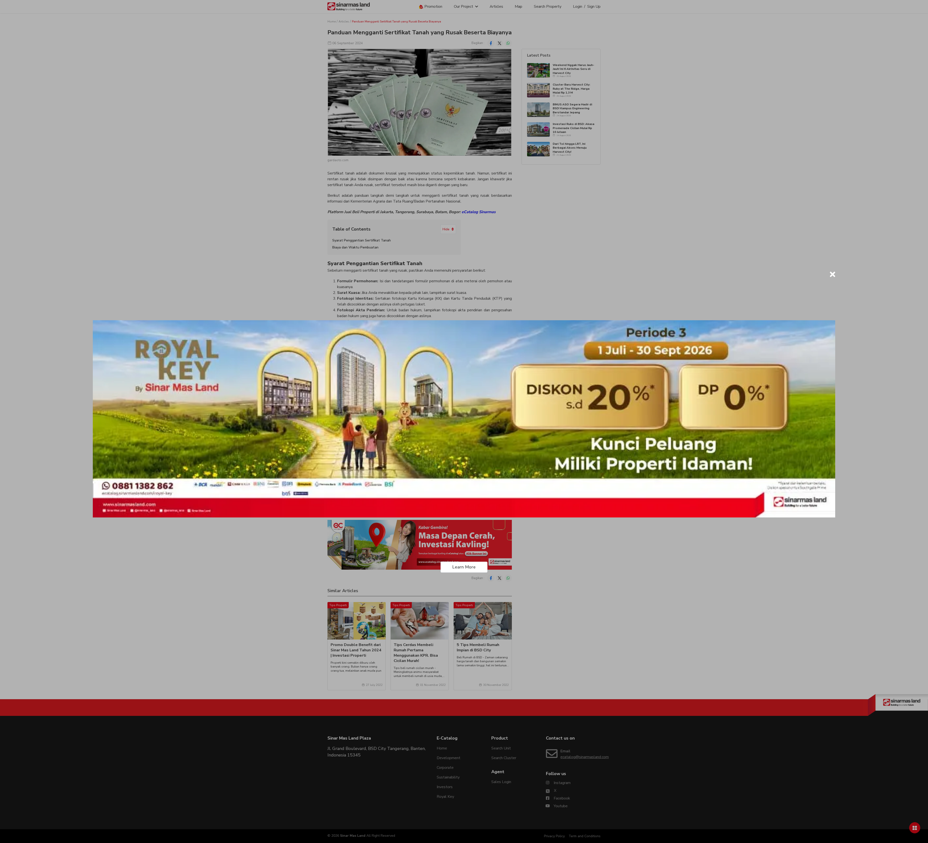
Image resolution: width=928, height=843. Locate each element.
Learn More (464, 567)
